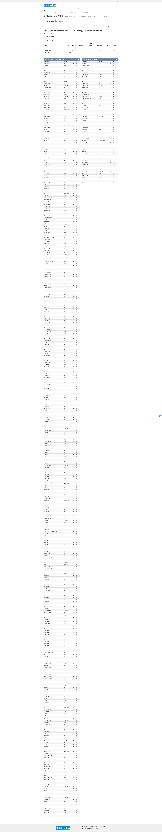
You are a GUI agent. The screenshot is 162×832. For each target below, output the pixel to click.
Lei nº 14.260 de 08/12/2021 (61, 21)
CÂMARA (111, 1)
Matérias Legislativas (58, 12)
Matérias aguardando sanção (88, 10)
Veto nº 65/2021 (70, 12)
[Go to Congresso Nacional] (50, 5)
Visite (104, 10)
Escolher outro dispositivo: (95, 25)
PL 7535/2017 (58, 20)
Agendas (99, 10)
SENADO (107, 1)
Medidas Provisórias (59, 10)
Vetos (67, 10)
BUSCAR (116, 10)
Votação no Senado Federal (90, 59)
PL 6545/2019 (58, 19)
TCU (115, 1)
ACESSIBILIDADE (103, 1)
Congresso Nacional (49, 12)
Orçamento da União (75, 10)
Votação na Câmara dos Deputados (54, 59)
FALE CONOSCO (96, 1)
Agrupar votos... (113, 56)
